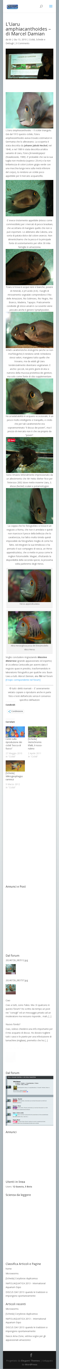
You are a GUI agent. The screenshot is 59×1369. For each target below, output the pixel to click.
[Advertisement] (29, 919)
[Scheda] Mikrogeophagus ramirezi (14, 776)
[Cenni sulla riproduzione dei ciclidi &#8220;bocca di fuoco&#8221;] (15, 732)
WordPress (31, 1364)
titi (10, 39)
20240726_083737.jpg (17, 980)
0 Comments (22, 43)
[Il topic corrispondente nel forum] (23, 679)
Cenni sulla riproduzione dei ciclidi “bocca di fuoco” (14, 743)
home (9, 1268)
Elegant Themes (30, 1360)
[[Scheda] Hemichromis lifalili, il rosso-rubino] (37, 732)
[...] (49, 1016)
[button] (29, 110)
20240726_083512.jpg (17, 960)
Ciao (8, 1000)
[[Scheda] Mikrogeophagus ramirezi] (15, 766)
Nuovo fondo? (13, 1024)
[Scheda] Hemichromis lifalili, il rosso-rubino (35, 743)
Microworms (12, 1273)
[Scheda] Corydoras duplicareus (22, 1278)
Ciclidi (32, 39)
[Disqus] (29, 833)
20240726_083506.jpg (17, 1048)
